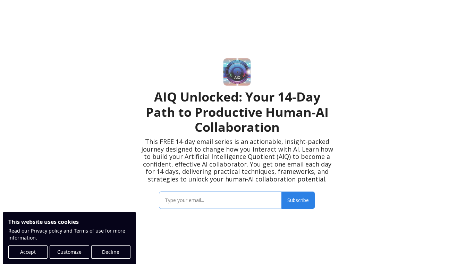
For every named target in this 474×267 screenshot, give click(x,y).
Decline (110, 252)
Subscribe (298, 200)
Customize (69, 252)
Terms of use (89, 230)
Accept (28, 252)
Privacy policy (46, 230)
